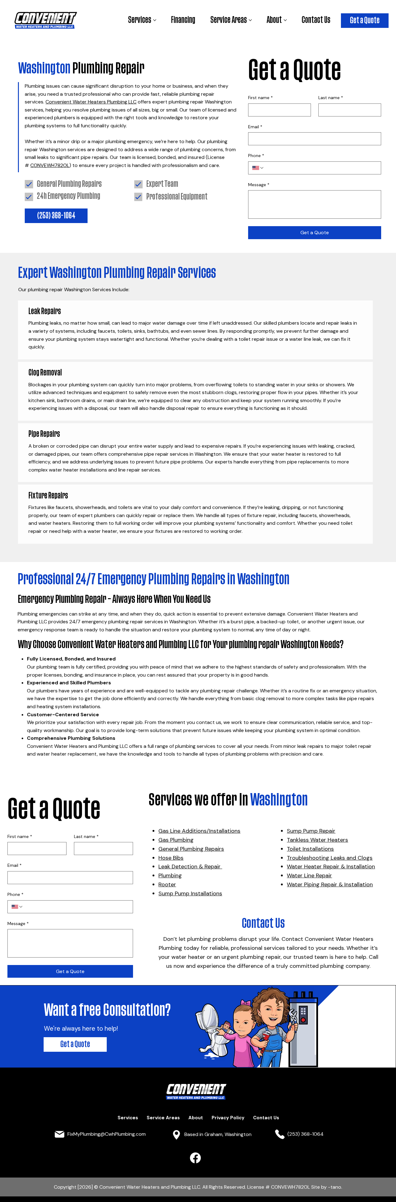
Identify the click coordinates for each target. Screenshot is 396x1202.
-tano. (335, 1187)
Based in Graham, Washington (218, 1134)
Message (258, 184)
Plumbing (170, 875)
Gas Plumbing (176, 840)
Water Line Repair (309, 875)
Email (255, 126)
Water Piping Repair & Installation (330, 884)
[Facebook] (195, 1157)
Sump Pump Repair (311, 831)
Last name (330, 97)
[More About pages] (285, 20)
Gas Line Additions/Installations (199, 831)
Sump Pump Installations (190, 893)
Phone (256, 155)
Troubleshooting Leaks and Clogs (329, 858)
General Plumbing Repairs (191, 849)
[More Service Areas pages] (250, 20)
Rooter (167, 884)
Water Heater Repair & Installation (331, 866)
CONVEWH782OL (49, 165)
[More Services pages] (154, 20)
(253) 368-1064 (305, 1134)
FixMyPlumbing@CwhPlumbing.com (106, 1134)
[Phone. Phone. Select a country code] (258, 167)
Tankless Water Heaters (317, 840)
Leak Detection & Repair (190, 866)
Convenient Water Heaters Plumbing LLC (90, 102)
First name (260, 97)
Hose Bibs (170, 858)
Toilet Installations (310, 849)
